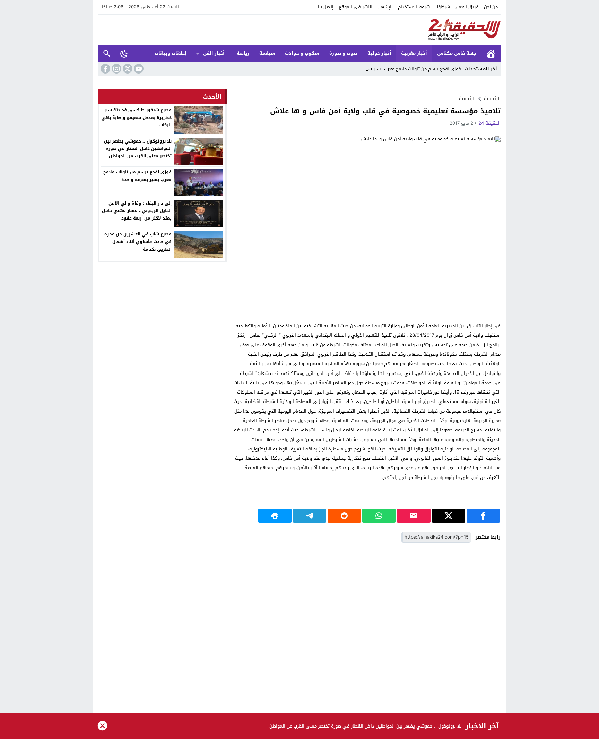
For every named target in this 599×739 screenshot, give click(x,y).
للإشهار (385, 6)
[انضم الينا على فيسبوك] (104, 69)
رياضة (243, 53)
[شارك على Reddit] (344, 516)
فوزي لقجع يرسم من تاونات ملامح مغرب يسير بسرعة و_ (407, 69)
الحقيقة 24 (489, 123)
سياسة (267, 53)
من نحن (491, 6)
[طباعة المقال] (275, 516)
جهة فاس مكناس (456, 53)
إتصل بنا (325, 6)
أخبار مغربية (414, 53)
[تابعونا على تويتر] (126, 69)
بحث (106, 53)
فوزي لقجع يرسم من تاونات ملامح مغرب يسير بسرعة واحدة (137, 175)
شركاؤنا (442, 6)
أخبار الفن (214, 53)
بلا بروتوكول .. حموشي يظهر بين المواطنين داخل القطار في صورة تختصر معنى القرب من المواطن (138, 148)
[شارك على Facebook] (483, 516)
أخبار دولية (379, 53)
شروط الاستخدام (414, 6)
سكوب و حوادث (302, 53)
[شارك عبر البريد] (413, 516)
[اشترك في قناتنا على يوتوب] (138, 69)
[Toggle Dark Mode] (124, 53)
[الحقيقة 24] (299, 30)
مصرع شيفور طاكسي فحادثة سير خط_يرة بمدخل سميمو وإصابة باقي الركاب (136, 117)
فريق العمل (467, 6)
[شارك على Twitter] (448, 516)
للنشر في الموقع (355, 6)
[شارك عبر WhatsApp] (379, 516)
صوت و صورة (343, 53)
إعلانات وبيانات (170, 53)
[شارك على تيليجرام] (309, 516)
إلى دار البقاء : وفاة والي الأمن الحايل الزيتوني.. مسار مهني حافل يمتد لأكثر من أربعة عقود (137, 210)
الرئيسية (491, 53)
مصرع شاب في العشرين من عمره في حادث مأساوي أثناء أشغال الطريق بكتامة (138, 241)
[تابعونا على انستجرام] (115, 69)
